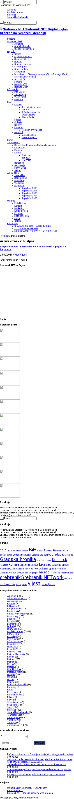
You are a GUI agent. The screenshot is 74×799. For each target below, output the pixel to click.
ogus (46, 569)
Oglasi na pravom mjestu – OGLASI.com (27, 788)
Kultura (17, 152)
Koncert (4, 565)
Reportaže (19, 185)
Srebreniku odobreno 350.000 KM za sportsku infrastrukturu (36, 764)
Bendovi (26, 158)
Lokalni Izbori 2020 (29, 565)
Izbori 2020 (12, 649)
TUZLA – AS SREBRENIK (26, 228)
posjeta (35, 573)
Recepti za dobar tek (59, 572)
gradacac (58, 554)
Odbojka (18, 122)
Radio (10, 140)
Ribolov (18, 125)
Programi (18, 99)
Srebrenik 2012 (21, 59)
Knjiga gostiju (21, 211)
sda (71, 573)
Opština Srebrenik (23, 56)
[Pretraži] (1, 2)
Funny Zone (20, 168)
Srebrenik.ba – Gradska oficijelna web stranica (30, 793)
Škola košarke (28, 114)
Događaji (11, 619)
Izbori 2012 (12, 644)
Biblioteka (26, 155)
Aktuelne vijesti (14, 41)
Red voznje (12, 692)
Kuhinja (18, 150)
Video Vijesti (20, 254)
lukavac (45, 564)
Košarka (18, 104)
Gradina (18, 61)
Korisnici (18, 213)
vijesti (34, 583)
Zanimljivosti (13, 142)
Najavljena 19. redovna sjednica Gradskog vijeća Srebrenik (36, 774)
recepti (44, 572)
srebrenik (10, 577)
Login (17, 218)
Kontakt (18, 206)
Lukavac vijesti (60, 564)
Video (24, 584)
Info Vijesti (19, 92)
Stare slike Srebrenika (18, 17)
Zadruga (11, 722)
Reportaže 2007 (29, 195)
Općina (17, 54)
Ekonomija (12, 624)
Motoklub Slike (29, 135)
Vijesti (10, 720)
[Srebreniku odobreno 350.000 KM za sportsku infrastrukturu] (10, 370)
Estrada (17, 555)
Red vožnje (12, 223)
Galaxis (35, 554)
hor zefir (40, 560)
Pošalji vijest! (20, 203)
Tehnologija (20, 94)
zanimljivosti (48, 584)
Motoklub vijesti (29, 137)
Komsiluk (59, 560)
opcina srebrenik (57, 568)
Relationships (14, 694)
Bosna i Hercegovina (56, 550)
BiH (32, 550)
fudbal (28, 555)
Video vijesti (20, 97)
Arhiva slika (13, 173)
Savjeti (17, 170)
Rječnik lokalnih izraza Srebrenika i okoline (35, 145)
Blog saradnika (14, 608)
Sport (9, 102)
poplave (28, 573)
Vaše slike (19, 175)
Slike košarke (28, 117)
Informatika (12, 89)
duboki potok (6, 555)
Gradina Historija (22, 64)
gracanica (45, 554)
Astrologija (19, 165)
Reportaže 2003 (29, 188)
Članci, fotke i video (24, 49)
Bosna (40, 550)
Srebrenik (11, 15)
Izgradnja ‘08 (20, 84)
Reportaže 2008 (29, 198)
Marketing (19, 208)
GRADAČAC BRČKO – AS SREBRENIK (32, 226)
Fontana (18, 82)
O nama (11, 201)
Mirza (10, 664)
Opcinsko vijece (8, 572)
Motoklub (18, 132)
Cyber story (20, 147)
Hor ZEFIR (26, 160)
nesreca (29, 568)
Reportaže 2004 (29, 190)
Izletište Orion (21, 87)
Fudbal (17, 120)
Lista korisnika (21, 216)
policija (20, 572)
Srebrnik (9, 584)
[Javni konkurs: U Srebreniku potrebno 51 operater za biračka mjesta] (10, 497)
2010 (3, 550)
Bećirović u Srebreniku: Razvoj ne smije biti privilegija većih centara (40, 754)
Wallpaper (19, 183)
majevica (4, 569)
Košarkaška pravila (31, 112)
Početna (11, 39)
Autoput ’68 (20, 79)
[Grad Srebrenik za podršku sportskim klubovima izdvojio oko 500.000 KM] (10, 482)
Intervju (48, 560)
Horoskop (19, 163)
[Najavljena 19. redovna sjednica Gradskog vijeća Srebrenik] (10, 398)
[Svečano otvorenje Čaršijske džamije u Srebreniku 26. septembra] (10, 384)
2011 (9, 550)
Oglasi (17, 221)
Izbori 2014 (12, 646)
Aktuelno (11, 9)
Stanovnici (19, 71)
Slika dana (12, 705)
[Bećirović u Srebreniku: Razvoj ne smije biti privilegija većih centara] (10, 341)
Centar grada (20, 66)
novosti (39, 568)
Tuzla (18, 584)
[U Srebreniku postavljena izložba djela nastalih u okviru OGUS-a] (10, 426)
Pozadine (19, 180)
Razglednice (20, 178)
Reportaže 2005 (29, 193)
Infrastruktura (14, 641)
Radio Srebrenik (15, 790)
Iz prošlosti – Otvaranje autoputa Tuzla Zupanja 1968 (40, 74)
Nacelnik (20, 568)
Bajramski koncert (20, 551)
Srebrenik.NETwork (42, 577)
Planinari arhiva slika (32, 130)
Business (12, 611)
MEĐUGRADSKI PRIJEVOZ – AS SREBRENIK (35, 231)
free (23, 555)
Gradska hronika (15, 12)
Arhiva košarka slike (31, 107)
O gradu (11, 51)
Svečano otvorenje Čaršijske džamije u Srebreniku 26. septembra (39, 769)
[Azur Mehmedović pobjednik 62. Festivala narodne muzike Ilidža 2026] (10, 440)
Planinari (18, 127)
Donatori (26, 109)
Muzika (11, 568)
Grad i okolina (21, 69)
